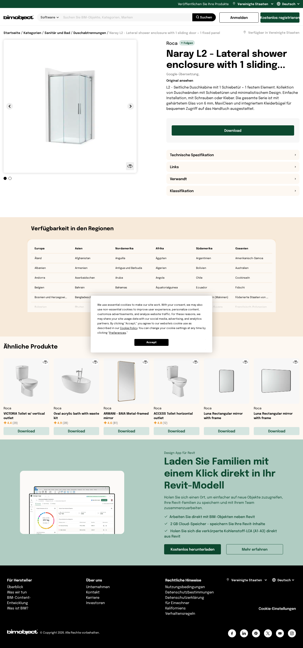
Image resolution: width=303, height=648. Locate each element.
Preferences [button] (117, 332)
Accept (151, 342)
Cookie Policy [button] (128, 328)
